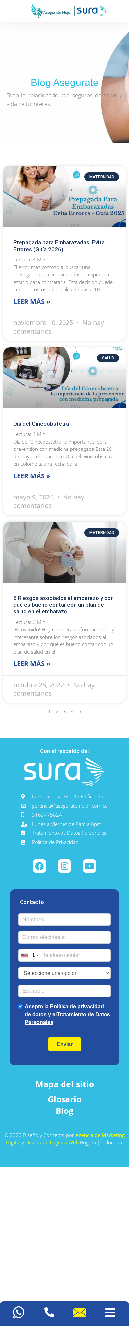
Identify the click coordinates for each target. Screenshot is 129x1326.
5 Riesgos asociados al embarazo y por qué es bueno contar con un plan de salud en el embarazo (63, 605)
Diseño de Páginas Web (52, 1142)
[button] (111, 1313)
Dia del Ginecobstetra (41, 423)
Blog (64, 1110)
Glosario (64, 1099)
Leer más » (31, 301)
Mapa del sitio (64, 1084)
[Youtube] (90, 866)
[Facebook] (40, 866)
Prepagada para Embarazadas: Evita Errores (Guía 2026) (59, 245)
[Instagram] (64, 866)
